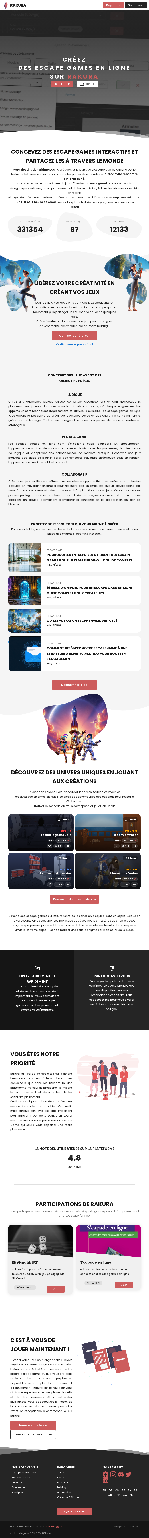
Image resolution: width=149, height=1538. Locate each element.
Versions (17, 1482)
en (130, 1490)
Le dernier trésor (125, 835)
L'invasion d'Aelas (124, 873)
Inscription (18, 1492)
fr (105, 1490)
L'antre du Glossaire (55, 873)
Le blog (61, 1487)
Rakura (61, 840)
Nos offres (63, 1482)
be (124, 1490)
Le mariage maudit (56, 835)
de (111, 1490)
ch (117, 1490)
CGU (32, 1533)
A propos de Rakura (24, 1472)
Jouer (60, 1472)
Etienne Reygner (54, 1526)
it (104, 1495)
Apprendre (64, 1492)
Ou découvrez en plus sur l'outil (74, 344)
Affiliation (47, 1533)
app (117, 1495)
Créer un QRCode (68, 1497)
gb (110, 1495)
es (135, 1490)
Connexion (18, 1487)
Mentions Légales (19, 1533)
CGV (38, 1533)
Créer (60, 1477)
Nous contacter (21, 1477)
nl (131, 1495)
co (125, 1495)
